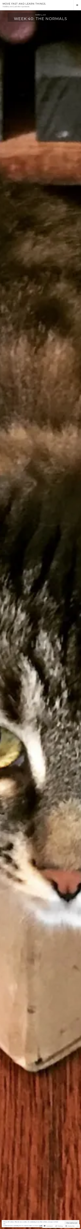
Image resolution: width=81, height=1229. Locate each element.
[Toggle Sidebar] (77, 5)
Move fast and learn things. (24, 3)
